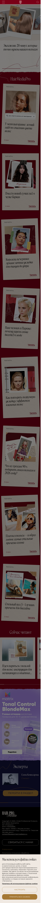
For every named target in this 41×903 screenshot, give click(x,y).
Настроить (18, 890)
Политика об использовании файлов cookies (16, 883)
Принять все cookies (19, 897)
